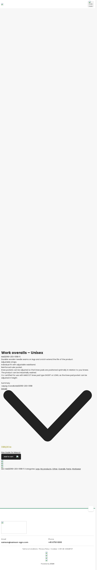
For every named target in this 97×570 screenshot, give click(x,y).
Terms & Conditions (30, 549)
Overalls (61, 469)
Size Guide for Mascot (10, 452)
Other (54, 469)
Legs (38, 469)
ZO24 (52, 564)
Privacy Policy (44, 549)
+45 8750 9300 (55, 542)
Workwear (76, 469)
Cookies (54, 549)
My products (45, 469)
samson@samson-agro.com (14, 542)
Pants (68, 469)
